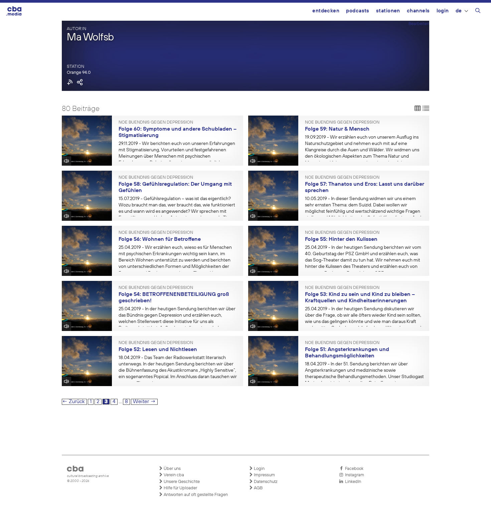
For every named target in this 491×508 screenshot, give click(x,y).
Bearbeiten (418, 24)
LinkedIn (352, 482)
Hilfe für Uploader (180, 488)
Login (443, 10)
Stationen (388, 10)
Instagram (353, 475)
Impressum (264, 475)
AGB (258, 488)
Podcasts (357, 10)
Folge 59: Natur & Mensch (337, 129)
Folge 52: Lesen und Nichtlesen (158, 349)
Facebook (353, 469)
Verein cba (173, 475)
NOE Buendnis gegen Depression (156, 123)
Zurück (73, 401)
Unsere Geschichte (181, 482)
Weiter (144, 401)
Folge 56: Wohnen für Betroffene (160, 239)
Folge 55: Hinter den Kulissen (341, 239)
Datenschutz (265, 482)
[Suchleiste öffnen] (478, 12)
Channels (418, 10)
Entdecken (325, 10)
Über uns (172, 469)
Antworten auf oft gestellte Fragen (195, 495)
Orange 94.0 (79, 72)
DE (459, 10)
